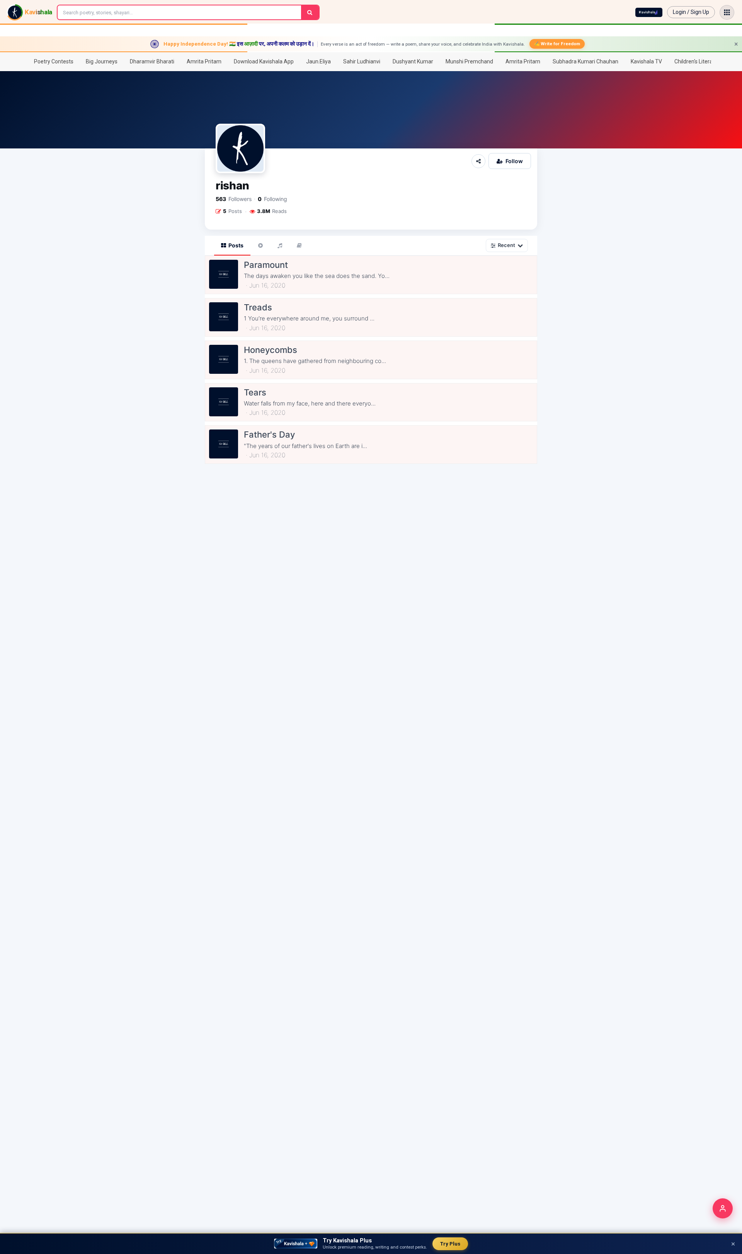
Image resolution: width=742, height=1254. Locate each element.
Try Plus (450, 1244)
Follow (514, 161)
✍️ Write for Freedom (557, 43)
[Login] (723, 1208)
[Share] (478, 161)
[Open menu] (727, 12)
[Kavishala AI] (648, 12)
